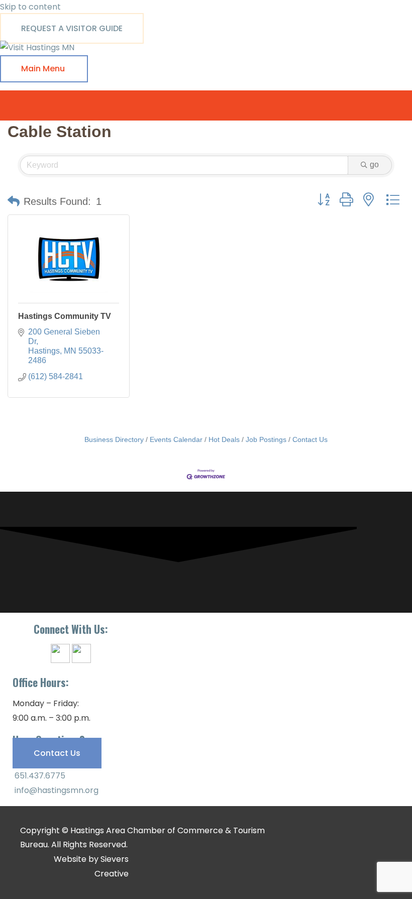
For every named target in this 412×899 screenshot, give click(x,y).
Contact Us (310, 439)
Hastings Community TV (64, 316)
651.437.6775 (39, 775)
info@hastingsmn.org (55, 790)
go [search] (374, 164)
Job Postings (266, 439)
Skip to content (30, 7)
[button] (14, 201)
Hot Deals (224, 439)
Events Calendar (176, 439)
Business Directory (114, 439)
